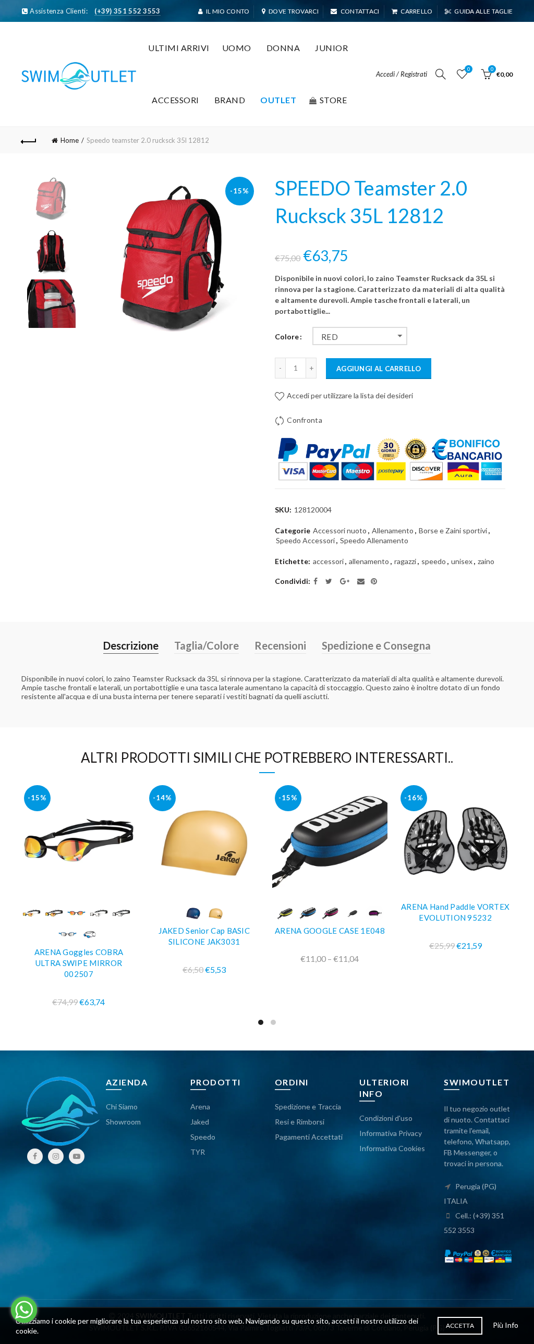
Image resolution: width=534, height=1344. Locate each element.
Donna (283, 48)
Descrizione (131, 645)
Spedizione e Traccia (308, 1106)
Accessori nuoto (340, 530)
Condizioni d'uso (385, 1118)
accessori (328, 561)
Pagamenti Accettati (309, 1136)
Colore (287, 337)
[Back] (29, 140)
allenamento (369, 561)
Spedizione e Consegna (376, 645)
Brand (230, 100)
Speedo (202, 1136)
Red (329, 336)
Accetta (460, 1325)
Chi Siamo (122, 1106)
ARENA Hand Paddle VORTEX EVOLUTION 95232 (455, 912)
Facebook (35, 1156)
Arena (200, 1106)
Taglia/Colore (206, 645)
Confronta (304, 420)
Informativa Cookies (392, 1148)
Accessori (175, 100)
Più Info (505, 1325)
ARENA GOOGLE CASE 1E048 (330, 930)
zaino (486, 561)
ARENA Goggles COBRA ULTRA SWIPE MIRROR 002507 (79, 963)
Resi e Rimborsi (299, 1121)
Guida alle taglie (483, 11)
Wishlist (468, 69)
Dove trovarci (294, 11)
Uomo (236, 48)
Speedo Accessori (305, 540)
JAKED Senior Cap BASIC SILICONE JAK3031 (204, 936)
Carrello (416, 11)
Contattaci (360, 11)
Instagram (56, 1156)
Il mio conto (228, 11)
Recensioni (280, 645)
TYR (197, 1151)
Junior (331, 48)
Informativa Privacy (390, 1133)
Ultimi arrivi (179, 48)
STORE (333, 100)
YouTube (76, 1156)
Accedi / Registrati (401, 74)
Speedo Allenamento (374, 540)
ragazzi (405, 561)
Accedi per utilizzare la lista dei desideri (349, 395)
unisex (461, 561)
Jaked (199, 1121)
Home (69, 140)
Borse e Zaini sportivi (453, 530)
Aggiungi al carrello (378, 368)
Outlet (278, 100)
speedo (433, 561)
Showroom (123, 1121)
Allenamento (393, 530)
